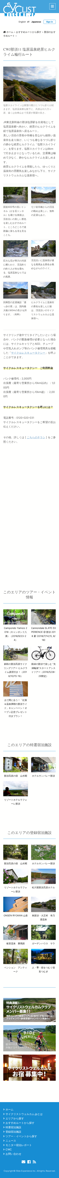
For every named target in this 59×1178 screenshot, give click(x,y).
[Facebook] (29, 1162)
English (22, 22)
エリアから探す (15, 1118)
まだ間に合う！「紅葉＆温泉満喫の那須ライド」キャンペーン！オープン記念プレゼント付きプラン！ (15, 708)
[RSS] (35, 1162)
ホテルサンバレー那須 (43, 775)
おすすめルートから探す (20, 1122)
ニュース (11, 1140)
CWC (9, 1149)
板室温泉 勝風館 (15, 943)
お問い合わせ (13, 1153)
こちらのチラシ (36, 437)
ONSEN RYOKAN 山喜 (16, 915)
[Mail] (24, 1162)
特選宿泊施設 (13, 1127)
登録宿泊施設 (13, 1131)
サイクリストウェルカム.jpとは (24, 1114)
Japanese (36, 22)
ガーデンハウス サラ (43, 943)
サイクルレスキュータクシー (28, 352)
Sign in (49, 22)
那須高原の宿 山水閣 (15, 775)
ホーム (9, 1109)
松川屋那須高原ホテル (43, 887)
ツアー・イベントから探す (21, 1136)
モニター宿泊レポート (19, 1145)
